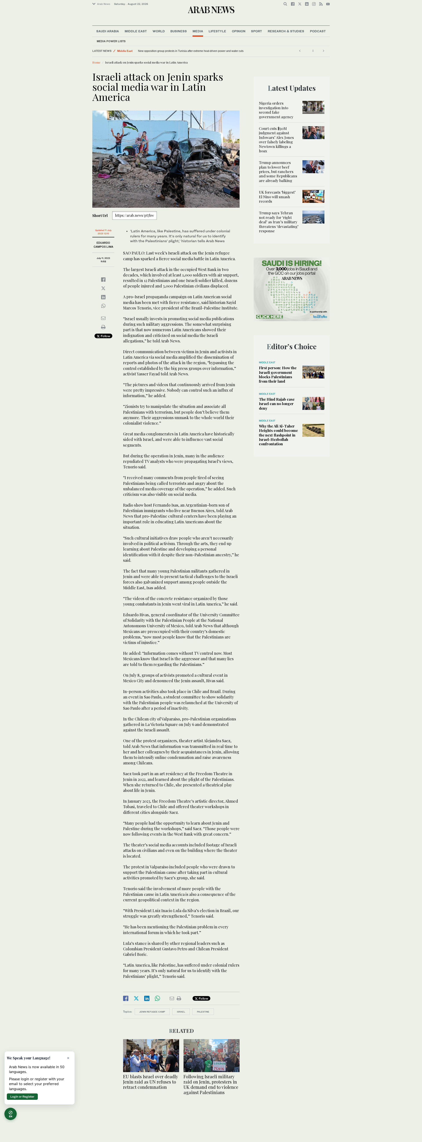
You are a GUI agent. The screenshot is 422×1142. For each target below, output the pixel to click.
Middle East (136, 31)
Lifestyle (217, 31)
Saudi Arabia (107, 31)
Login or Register (22, 1096)
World (159, 31)
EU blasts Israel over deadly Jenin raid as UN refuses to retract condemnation (150, 1081)
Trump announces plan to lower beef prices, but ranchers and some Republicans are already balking (278, 171)
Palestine (203, 1011)
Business (178, 31)
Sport (256, 31)
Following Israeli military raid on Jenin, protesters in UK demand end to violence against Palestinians (211, 1084)
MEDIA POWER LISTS (111, 41)
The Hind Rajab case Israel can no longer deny (277, 404)
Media (198, 31)
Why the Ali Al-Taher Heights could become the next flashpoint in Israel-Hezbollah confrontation (278, 435)
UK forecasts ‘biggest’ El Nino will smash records (277, 197)
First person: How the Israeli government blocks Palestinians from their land (277, 374)
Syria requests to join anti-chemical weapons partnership (172, 51)
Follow (105, 336)
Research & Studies (286, 31)
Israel (181, 1011)
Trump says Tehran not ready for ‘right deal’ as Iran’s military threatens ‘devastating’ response (278, 221)
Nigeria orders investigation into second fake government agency (276, 110)
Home (96, 62)
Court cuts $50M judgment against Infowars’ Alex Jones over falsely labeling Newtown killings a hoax (276, 139)
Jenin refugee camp (152, 1011)
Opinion (239, 31)
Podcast (318, 31)
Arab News (103, 3)
